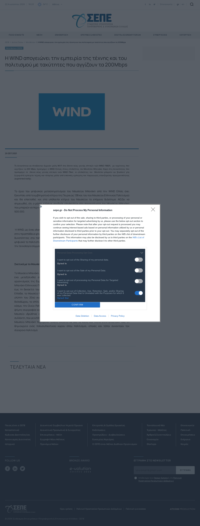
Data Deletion (82, 316)
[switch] (139, 260)
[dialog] (100, 263)
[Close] (154, 210)
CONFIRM (77, 305)
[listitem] (100, 252)
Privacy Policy (118, 316)
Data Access (100, 316)
